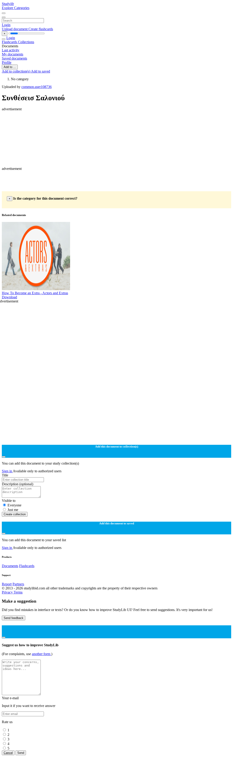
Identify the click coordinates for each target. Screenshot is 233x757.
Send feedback (13, 618)
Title (5, 475)
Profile (6, 62)
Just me (13, 510)
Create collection (15, 514)
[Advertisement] (116, 121)
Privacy (8, 592)
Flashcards (10, 42)
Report (7, 584)
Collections (26, 42)
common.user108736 (36, 87)
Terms (18, 592)
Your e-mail (10, 698)
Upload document (15, 29)
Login (6, 25)
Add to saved (40, 71)
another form (41, 654)
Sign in (7, 471)
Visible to (8, 501)
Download (9, 297)
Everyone (14, 505)
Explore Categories (15, 8)
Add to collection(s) (16, 71)
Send (20, 752)
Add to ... (10, 67)
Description (17, 484)
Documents (10, 566)
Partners (18, 584)
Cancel (8, 752)
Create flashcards (40, 29)
